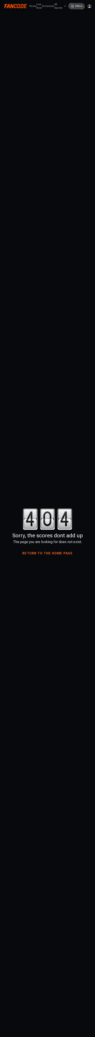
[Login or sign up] (89, 6)
